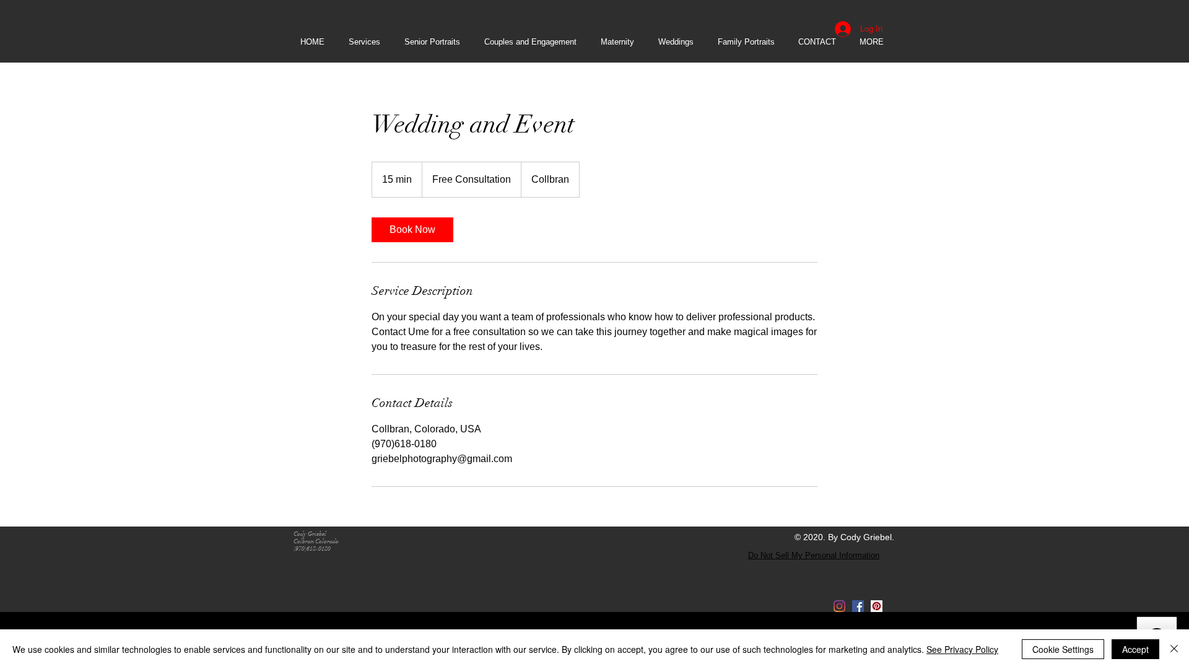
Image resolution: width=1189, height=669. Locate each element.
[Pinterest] (876, 606)
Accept (1135, 649)
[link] (412, 229)
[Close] (1174, 649)
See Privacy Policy (962, 649)
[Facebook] (858, 606)
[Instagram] (839, 606)
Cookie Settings (1063, 649)
